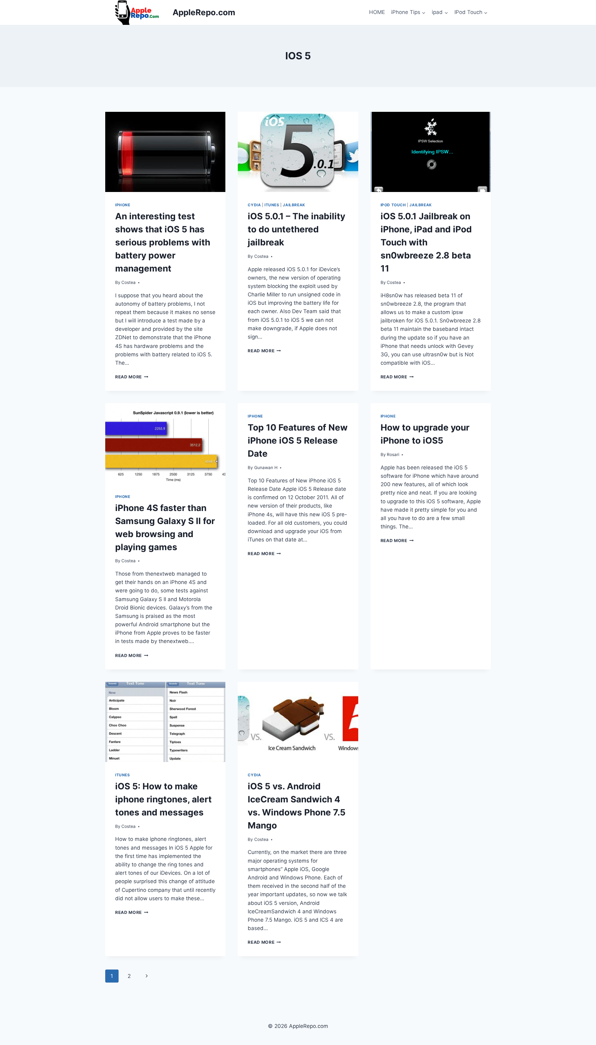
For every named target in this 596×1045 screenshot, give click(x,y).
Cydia (254, 205)
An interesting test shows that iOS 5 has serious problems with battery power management (162, 242)
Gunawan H (266, 467)
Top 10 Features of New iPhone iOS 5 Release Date (298, 440)
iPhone (122, 205)
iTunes (271, 205)
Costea (128, 282)
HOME (377, 12)
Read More (131, 376)
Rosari (393, 454)
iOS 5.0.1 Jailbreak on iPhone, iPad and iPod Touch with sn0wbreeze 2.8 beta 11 (426, 242)
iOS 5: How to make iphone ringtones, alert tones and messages (163, 799)
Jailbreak (294, 205)
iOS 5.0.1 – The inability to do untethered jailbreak (296, 229)
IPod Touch (393, 205)
